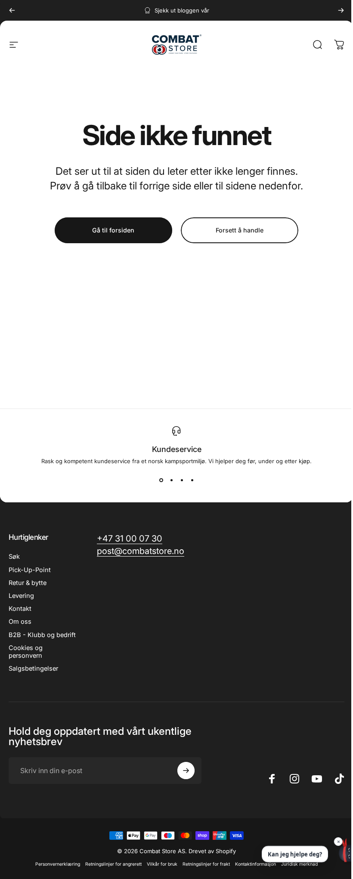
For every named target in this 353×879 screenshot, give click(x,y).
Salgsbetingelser (33, 668)
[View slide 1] (161, 480)
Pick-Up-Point (30, 570)
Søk (14, 556)
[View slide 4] (192, 480)
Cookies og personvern (26, 651)
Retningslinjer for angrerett (113, 864)
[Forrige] (12, 10)
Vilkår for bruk (162, 864)
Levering (21, 596)
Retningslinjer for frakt (206, 864)
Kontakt (20, 609)
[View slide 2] (171, 480)
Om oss (20, 621)
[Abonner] (186, 770)
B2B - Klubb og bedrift (42, 635)
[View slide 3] (181, 480)
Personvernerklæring (57, 864)
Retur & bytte (27, 583)
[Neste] (340, 10)
